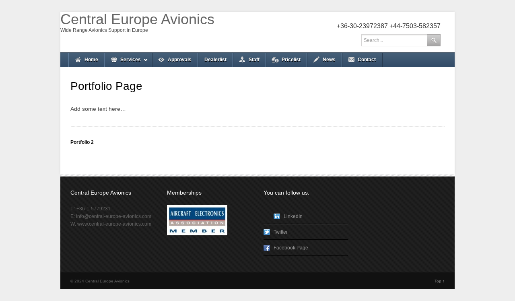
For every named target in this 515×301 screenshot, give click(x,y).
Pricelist (291, 59)
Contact (367, 59)
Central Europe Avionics (137, 19)
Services (123, 62)
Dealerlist (215, 59)
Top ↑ (440, 281)
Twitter (281, 232)
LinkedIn (293, 216)
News (329, 59)
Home (91, 59)
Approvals (180, 59)
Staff (254, 59)
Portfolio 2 (82, 142)
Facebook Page (291, 248)
